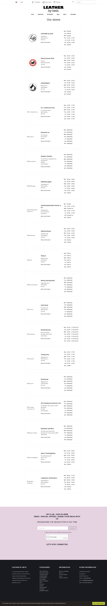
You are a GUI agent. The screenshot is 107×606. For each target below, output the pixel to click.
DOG (41, 582)
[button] (66, 603)
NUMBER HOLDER (44, 590)
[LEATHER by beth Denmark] (53, 9)
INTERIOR (42, 589)
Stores (60, 576)
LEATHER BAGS (43, 576)
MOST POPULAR (44, 571)
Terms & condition (63, 574)
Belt (65, 14)
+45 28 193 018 (86, 578)
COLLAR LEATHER (44, 573)
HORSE (41, 585)
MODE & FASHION (44, 581)
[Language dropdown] (17, 2)
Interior (50, 14)
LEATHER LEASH (44, 574)
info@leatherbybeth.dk (88, 580)
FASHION (73, 14)
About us (61, 573)
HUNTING (42, 584)
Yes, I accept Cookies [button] (98, 603)
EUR (22, 2)
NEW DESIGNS (43, 587)
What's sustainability (63, 571)
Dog (32, 14)
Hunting (40, 14)
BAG (58, 14)
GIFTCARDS (42, 579)
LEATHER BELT (43, 577)
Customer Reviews (63, 577)
